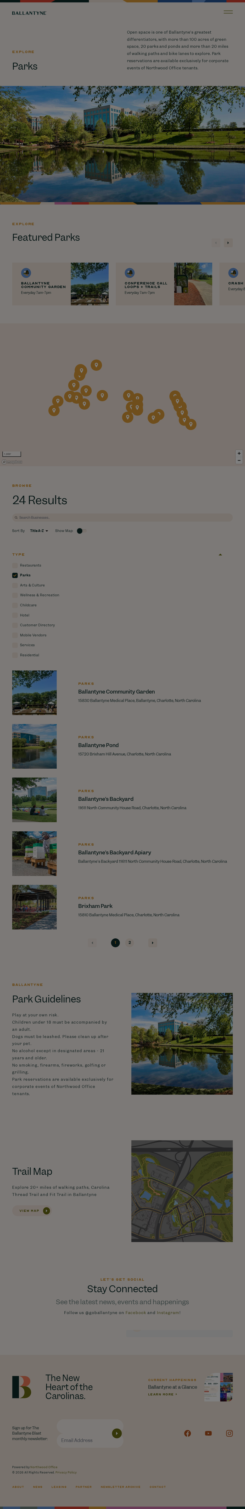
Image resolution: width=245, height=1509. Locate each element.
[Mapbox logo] (11, 462)
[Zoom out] (239, 460)
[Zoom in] (239, 453)
